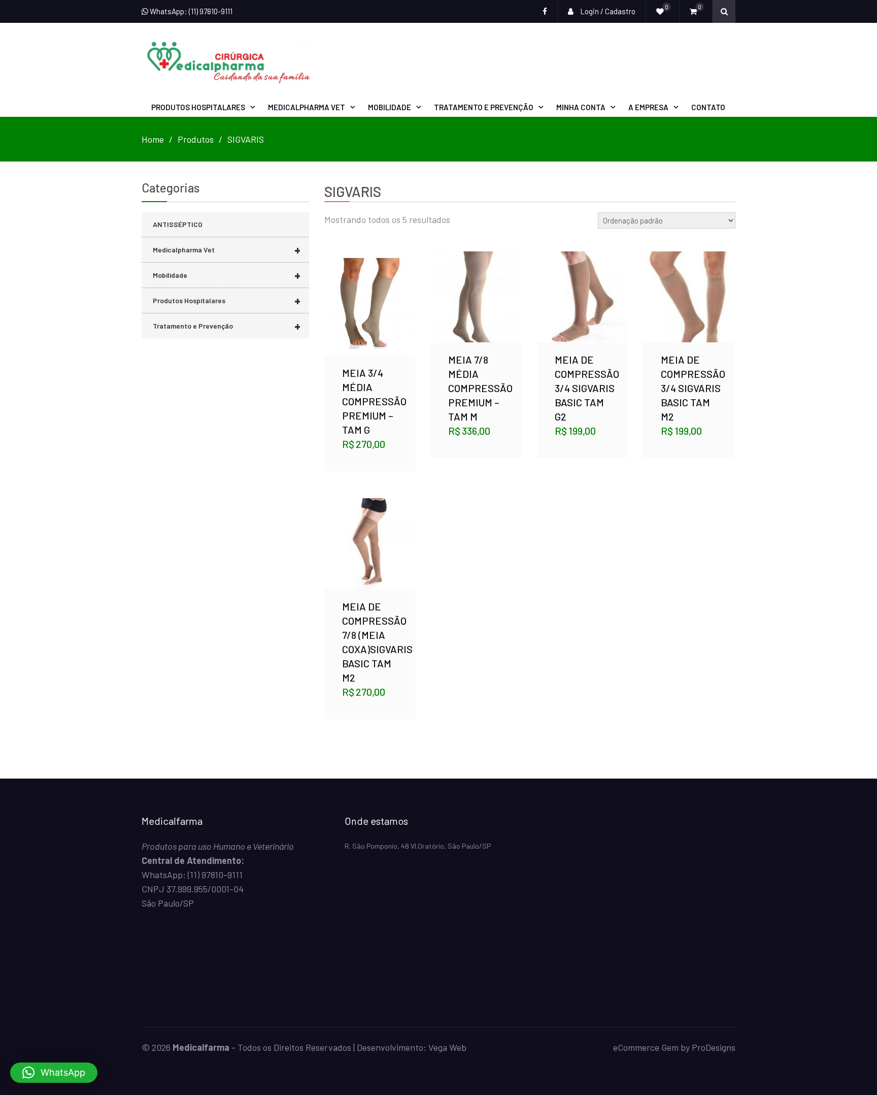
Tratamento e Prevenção (483, 107)
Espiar (371, 319)
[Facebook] (545, 11)
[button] (53, 1072)
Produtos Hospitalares (198, 107)
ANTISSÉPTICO (178, 224)
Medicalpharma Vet (306, 107)
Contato (708, 107)
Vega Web (447, 1047)
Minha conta (580, 107)
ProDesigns (713, 1047)
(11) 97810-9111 (215, 874)
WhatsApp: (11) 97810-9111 (190, 11)
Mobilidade (389, 107)
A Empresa (648, 107)
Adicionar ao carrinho (369, 291)
